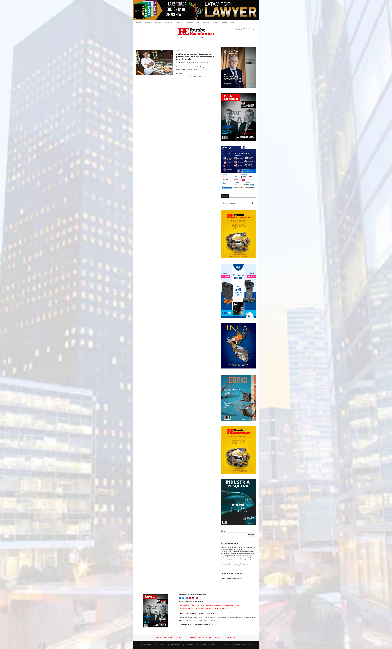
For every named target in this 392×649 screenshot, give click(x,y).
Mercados (206, 23)
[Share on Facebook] (192, 77)
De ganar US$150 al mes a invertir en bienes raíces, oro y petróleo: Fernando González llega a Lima (238, 561)
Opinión (224, 23)
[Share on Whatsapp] (200, 77)
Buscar (223, 531)
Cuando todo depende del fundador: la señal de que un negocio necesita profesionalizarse (238, 548)
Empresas (148, 23)
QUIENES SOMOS (176, 638)
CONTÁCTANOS (161, 638)
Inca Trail (200, 605)
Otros (232, 23)
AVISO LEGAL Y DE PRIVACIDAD (209, 638)
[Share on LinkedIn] (197, 77)
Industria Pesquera (213, 605)
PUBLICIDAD (190, 638)
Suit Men (199, 609)
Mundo (198, 23)
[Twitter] (183, 598)
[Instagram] (197, 598)
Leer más (179, 73)
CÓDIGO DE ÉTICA (230, 638)
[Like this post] (189, 77)
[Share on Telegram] (202, 77)
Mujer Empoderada (187, 609)
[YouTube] (190, 598)
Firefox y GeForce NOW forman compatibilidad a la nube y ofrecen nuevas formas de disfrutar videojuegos (238, 553)
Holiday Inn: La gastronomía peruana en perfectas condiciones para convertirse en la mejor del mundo (195, 56)
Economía (158, 23)
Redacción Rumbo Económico (188, 62)
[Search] (255, 23)
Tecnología (169, 23)
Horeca (216, 23)
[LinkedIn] (187, 598)
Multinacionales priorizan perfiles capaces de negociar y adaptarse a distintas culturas (235, 565)
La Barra (216, 609)
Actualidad (180, 23)
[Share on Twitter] (195, 77)
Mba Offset (226, 609)
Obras (238, 605)
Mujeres (190, 23)
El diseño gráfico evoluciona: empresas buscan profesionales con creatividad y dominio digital (236, 557)
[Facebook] (180, 598)
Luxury (208, 609)
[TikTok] (193, 598)
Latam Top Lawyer (187, 605)
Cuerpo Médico (228, 605)
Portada (139, 23)
